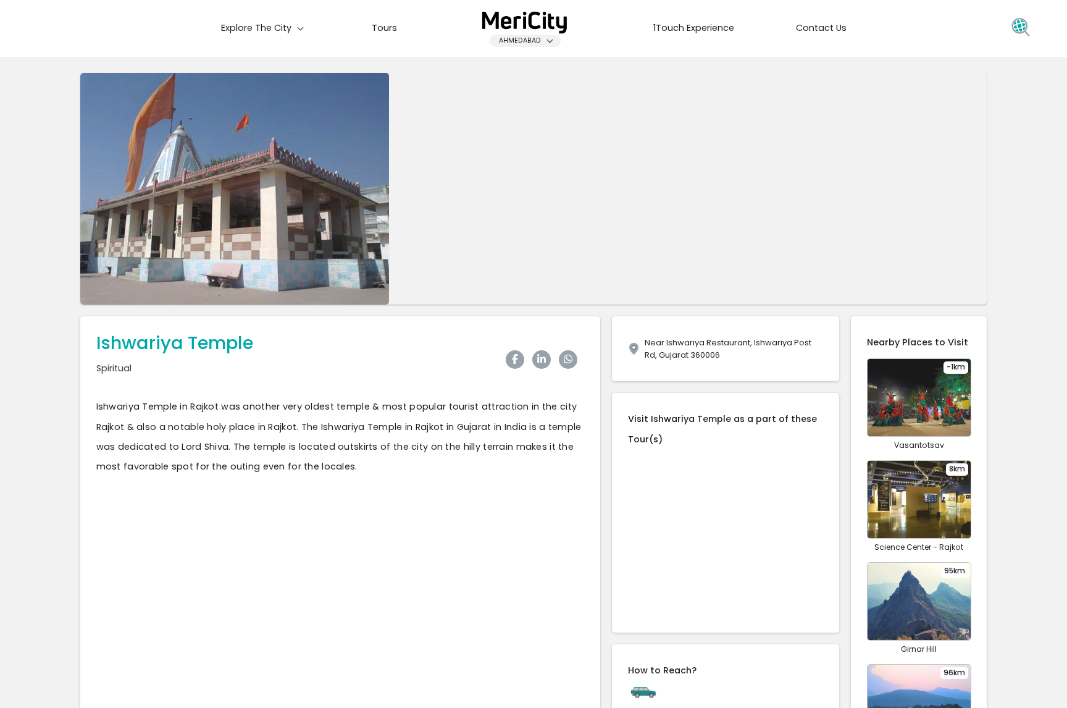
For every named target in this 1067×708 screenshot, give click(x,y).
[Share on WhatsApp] (571, 359)
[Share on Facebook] (518, 359)
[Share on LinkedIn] (544, 359)
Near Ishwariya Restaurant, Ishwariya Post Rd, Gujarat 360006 (728, 348)
